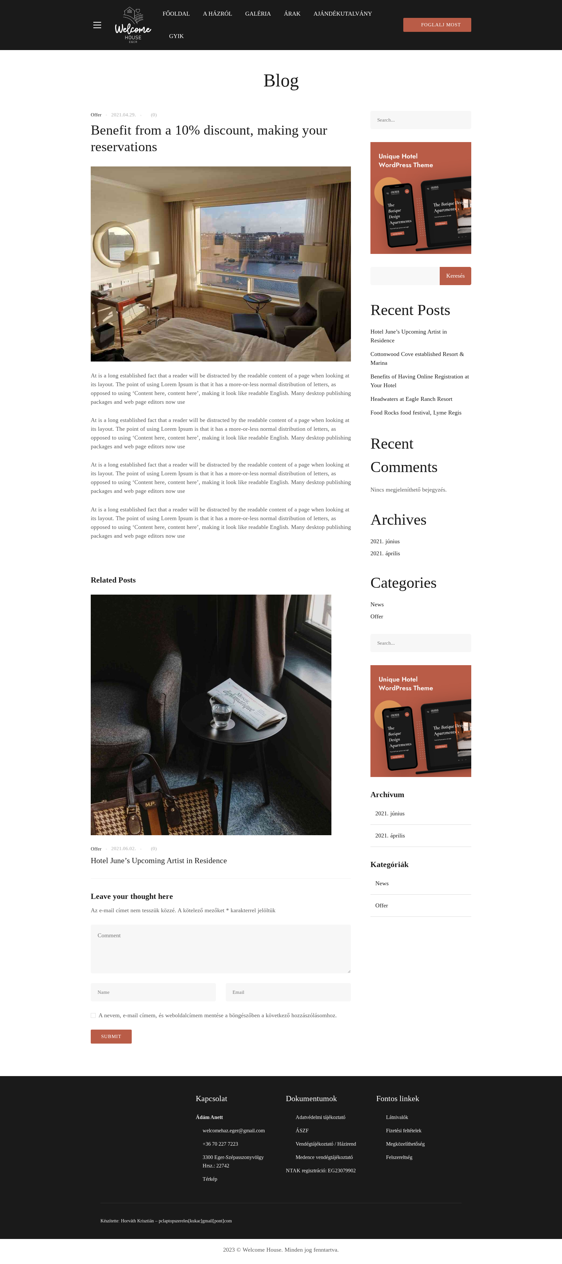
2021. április (385, 553)
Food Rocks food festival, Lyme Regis (416, 412)
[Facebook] (442, 1221)
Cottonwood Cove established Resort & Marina (417, 358)
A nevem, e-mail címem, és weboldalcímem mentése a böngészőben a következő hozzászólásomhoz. (218, 1015)
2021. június (385, 541)
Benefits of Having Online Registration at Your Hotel (419, 380)
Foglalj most (441, 24)
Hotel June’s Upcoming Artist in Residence (159, 860)
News (377, 604)
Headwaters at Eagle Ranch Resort (411, 399)
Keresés (455, 275)
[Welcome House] (133, 25)
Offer (96, 114)
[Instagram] (459, 1221)
